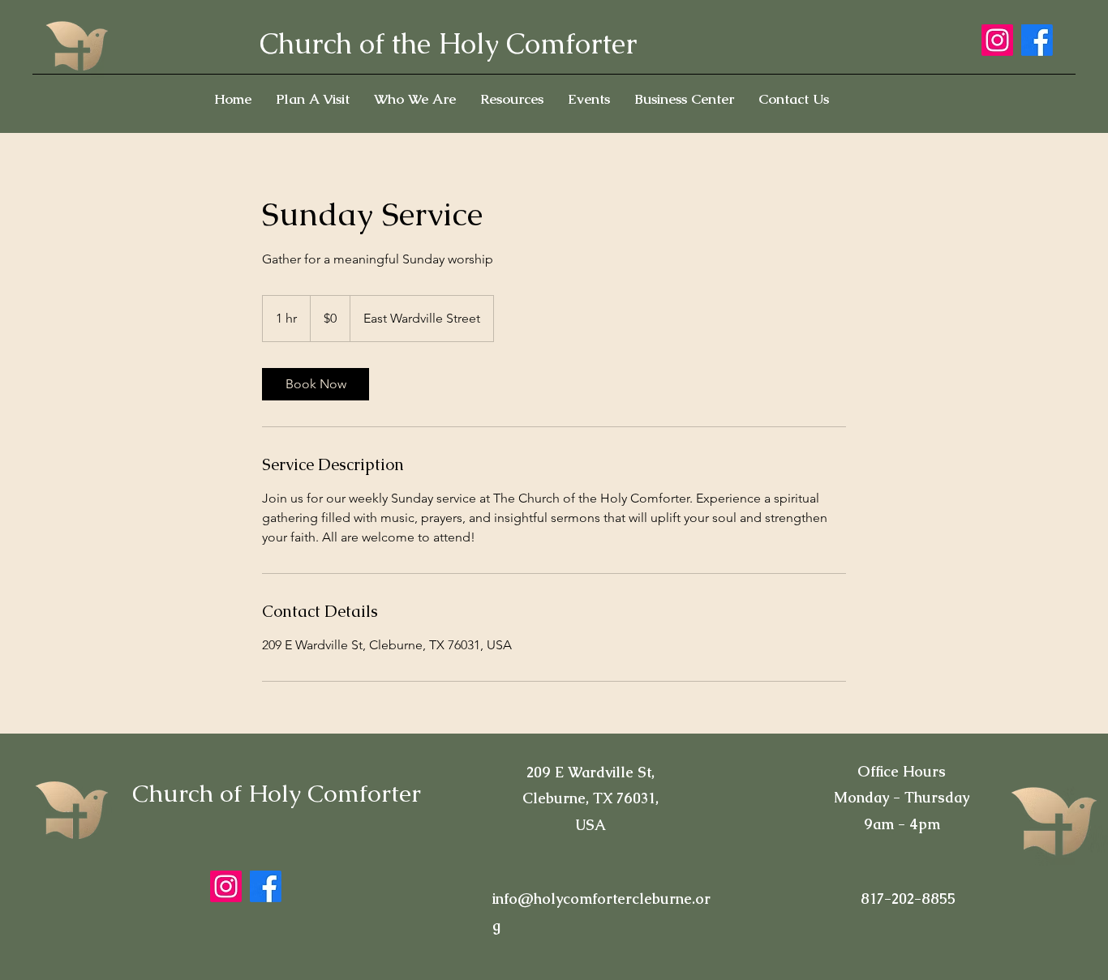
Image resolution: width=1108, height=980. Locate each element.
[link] (315, 384)
